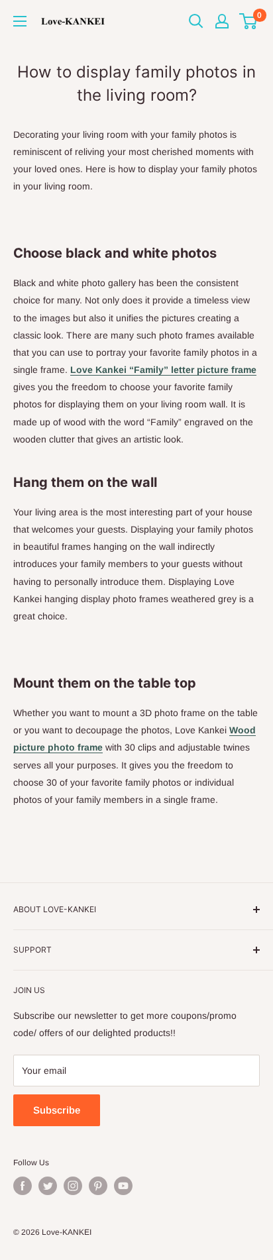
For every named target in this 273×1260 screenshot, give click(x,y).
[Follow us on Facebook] (22, 1186)
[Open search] (196, 21)
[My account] (222, 21)
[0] (249, 21)
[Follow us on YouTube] (123, 1186)
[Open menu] (20, 21)
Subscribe (56, 1110)
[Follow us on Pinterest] (98, 1186)
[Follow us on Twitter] (47, 1186)
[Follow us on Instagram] (73, 1186)
